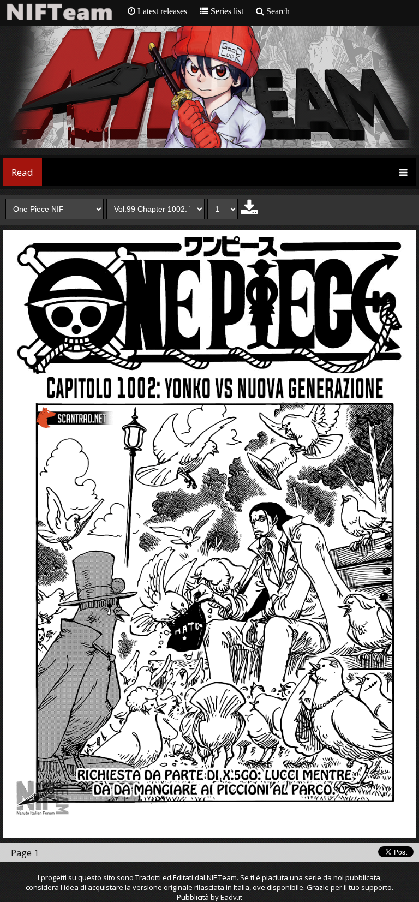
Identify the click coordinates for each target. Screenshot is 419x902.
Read (22, 172)
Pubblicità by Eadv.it (209, 897)
